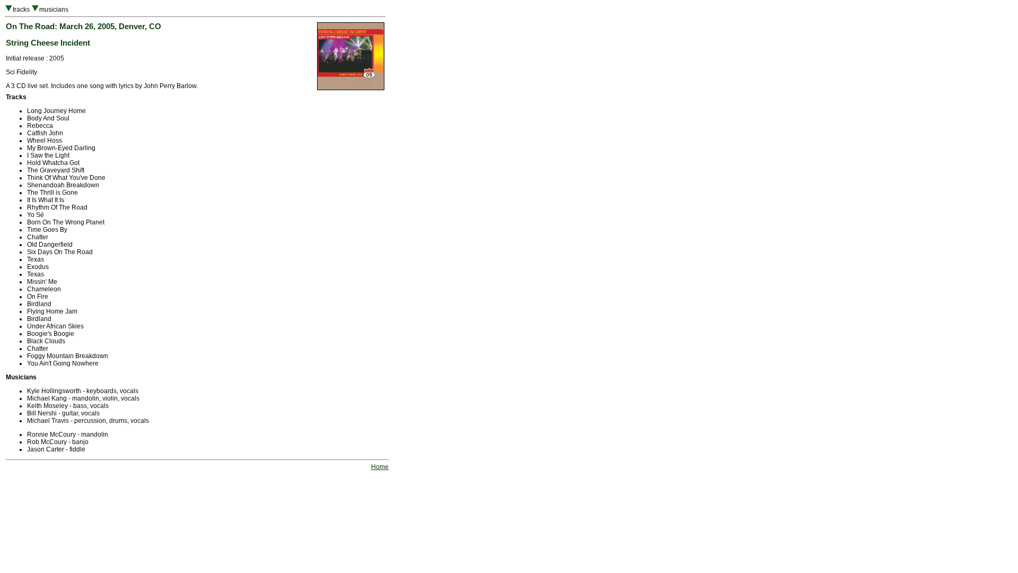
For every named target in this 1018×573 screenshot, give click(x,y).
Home (380, 467)
